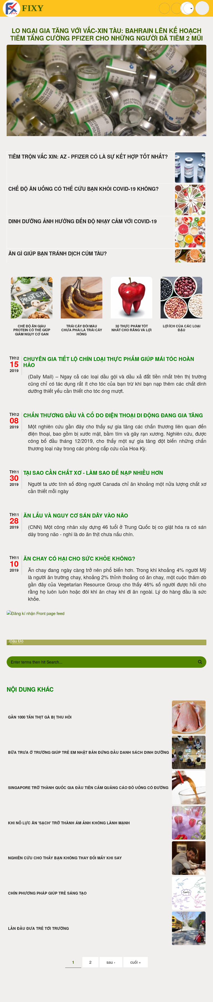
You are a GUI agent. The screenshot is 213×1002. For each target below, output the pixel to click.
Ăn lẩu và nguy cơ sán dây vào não (75, 515)
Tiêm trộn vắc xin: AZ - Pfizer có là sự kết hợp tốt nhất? (88, 156)
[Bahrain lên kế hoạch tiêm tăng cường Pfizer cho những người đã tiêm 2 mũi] (106, 106)
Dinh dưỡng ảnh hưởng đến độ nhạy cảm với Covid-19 (82, 221)
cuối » (135, 962)
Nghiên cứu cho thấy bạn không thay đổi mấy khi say (65, 857)
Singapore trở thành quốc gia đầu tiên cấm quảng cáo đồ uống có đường (88, 787)
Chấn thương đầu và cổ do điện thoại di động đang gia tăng (113, 415)
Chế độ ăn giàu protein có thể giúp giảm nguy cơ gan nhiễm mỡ (31, 331)
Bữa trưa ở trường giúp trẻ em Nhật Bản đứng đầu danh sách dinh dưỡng (88, 752)
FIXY (33, 8)
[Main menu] (202, 8)
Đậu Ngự (17, 641)
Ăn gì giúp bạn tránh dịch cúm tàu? (57, 253)
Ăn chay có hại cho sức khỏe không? (79, 558)
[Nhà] (11, 9)
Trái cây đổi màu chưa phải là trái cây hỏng (81, 329)
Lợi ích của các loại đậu (181, 327)
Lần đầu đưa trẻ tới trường (38, 928)
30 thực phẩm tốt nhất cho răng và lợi (131, 327)
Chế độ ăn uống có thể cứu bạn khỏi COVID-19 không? (83, 188)
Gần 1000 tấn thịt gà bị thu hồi (40, 717)
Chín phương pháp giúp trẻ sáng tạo (47, 893)
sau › (110, 962)
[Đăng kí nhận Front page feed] (106, 613)
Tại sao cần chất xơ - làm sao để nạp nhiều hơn (93, 472)
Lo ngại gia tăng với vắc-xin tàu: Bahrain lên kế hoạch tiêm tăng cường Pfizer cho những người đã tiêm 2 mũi (106, 34)
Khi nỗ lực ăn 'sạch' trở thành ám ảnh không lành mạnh (69, 822)
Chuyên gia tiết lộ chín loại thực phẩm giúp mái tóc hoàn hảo (108, 362)
